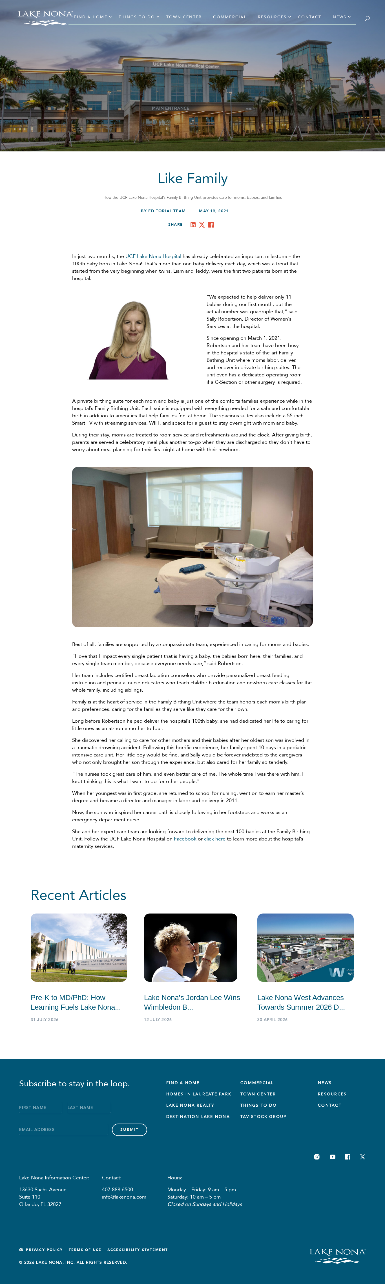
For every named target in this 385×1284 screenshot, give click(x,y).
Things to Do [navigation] (137, 17)
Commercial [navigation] (229, 17)
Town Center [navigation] (184, 17)
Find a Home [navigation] (90, 17)
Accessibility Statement (137, 1250)
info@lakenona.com (124, 1197)
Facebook (185, 838)
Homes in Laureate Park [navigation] (198, 1094)
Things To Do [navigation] (258, 1105)
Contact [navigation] (310, 17)
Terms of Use (85, 1250)
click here (214, 838)
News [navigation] (340, 17)
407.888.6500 (117, 1189)
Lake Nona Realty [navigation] (190, 1105)
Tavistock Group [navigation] (263, 1116)
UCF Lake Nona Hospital (153, 256)
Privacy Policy (44, 1250)
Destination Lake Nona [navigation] (198, 1116)
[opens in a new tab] (194, 225)
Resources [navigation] (272, 17)
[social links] (317, 1157)
